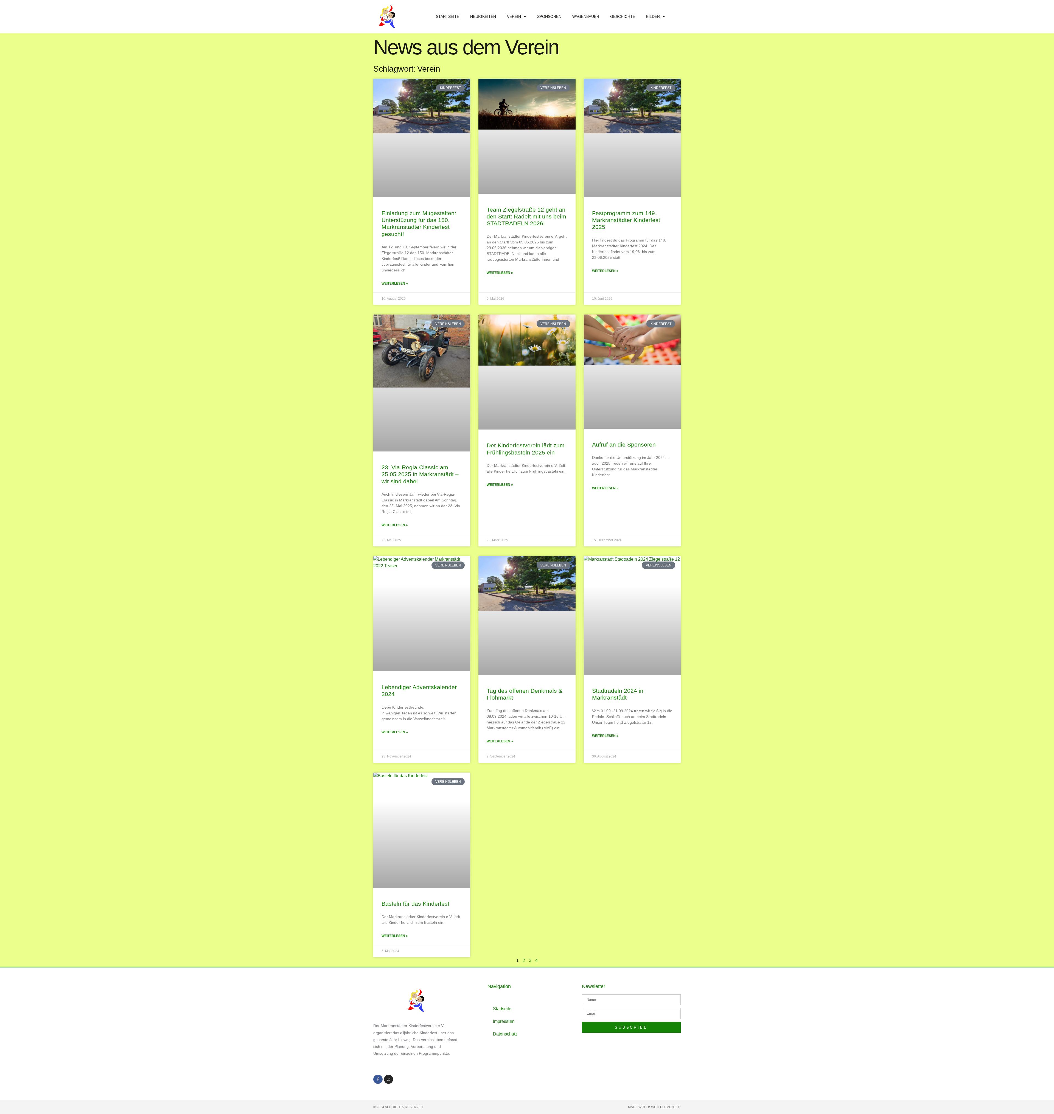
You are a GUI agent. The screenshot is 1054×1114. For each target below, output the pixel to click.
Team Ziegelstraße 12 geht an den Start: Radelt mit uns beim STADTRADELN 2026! (526, 216)
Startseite (447, 16)
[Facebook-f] (378, 1079)
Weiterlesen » (395, 283)
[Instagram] (388, 1079)
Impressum (503, 1021)
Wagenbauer (585, 16)
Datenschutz (505, 1034)
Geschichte (622, 16)
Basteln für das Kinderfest (415, 903)
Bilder (653, 16)
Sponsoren (549, 16)
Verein (514, 16)
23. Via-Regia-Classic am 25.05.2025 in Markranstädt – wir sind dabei (420, 474)
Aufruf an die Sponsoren (624, 444)
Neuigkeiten (483, 16)
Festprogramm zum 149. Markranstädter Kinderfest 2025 (626, 220)
